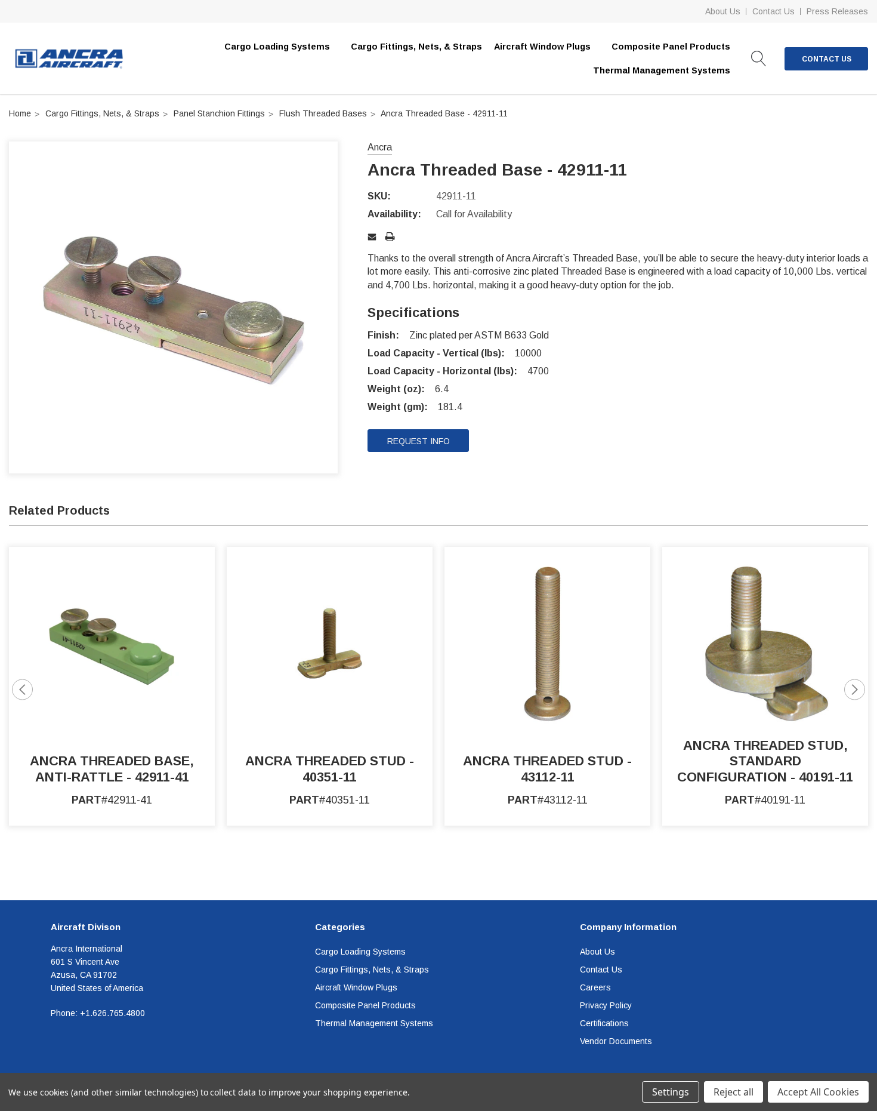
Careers (595, 987)
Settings (670, 1091)
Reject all (734, 1091)
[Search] (759, 58)
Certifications (604, 1023)
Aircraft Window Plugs (356, 987)
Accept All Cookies (818, 1091)
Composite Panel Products (365, 1005)
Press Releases (837, 11)
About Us (722, 11)
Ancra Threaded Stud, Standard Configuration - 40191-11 (765, 761)
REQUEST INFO (418, 441)
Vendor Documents (616, 1041)
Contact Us (773, 11)
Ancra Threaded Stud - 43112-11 (547, 768)
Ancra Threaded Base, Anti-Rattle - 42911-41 (112, 768)
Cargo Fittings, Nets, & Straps (416, 46)
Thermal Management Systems (374, 1023)
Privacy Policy (606, 1005)
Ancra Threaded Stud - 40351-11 (329, 768)
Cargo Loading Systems (360, 951)
